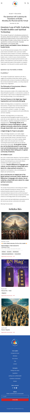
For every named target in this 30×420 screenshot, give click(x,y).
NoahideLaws (15, 251)
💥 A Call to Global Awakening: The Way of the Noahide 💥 (14, 243)
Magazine (4, 293)
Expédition (15, 373)
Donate (15, 381)
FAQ (15, 361)
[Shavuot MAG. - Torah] (15, 273)
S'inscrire (15, 400)
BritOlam (4, 251)
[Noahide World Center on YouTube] (14, 388)
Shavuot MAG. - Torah (6, 290)
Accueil (11, 13)
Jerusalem (9, 251)
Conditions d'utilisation (15, 378)
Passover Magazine (5, 329)
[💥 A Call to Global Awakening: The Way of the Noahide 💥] (15, 226)
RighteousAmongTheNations (7, 254)
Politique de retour (15, 370)
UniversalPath (17, 254)
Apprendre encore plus (6, 256)
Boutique (15, 356)
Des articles (18, 13)
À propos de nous (15, 353)
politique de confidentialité (15, 376)
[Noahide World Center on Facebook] (12, 388)
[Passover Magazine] (15, 312)
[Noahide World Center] (15, 4)
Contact (15, 364)
